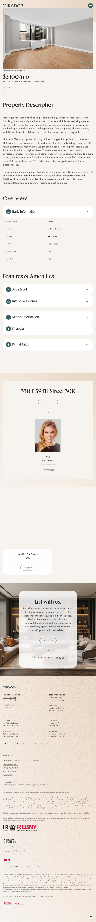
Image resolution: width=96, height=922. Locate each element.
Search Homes (9, 772)
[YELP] (41, 743)
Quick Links (33, 761)
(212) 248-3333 (49, 470)
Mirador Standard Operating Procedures (33, 785)
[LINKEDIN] (17, 743)
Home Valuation (10, 768)
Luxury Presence (18, 847)
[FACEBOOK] (5, 743)
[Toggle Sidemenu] (90, 5)
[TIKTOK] (23, 743)
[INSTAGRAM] (11, 743)
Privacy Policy (21, 851)
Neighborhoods (10, 764)
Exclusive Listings (11, 761)
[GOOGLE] (47, 743)
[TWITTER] (35, 743)
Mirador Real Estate (10, 782)
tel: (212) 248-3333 (9, 697)
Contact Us (8, 775)
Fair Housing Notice (10, 785)
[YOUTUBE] (29, 743)
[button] (48, 640)
